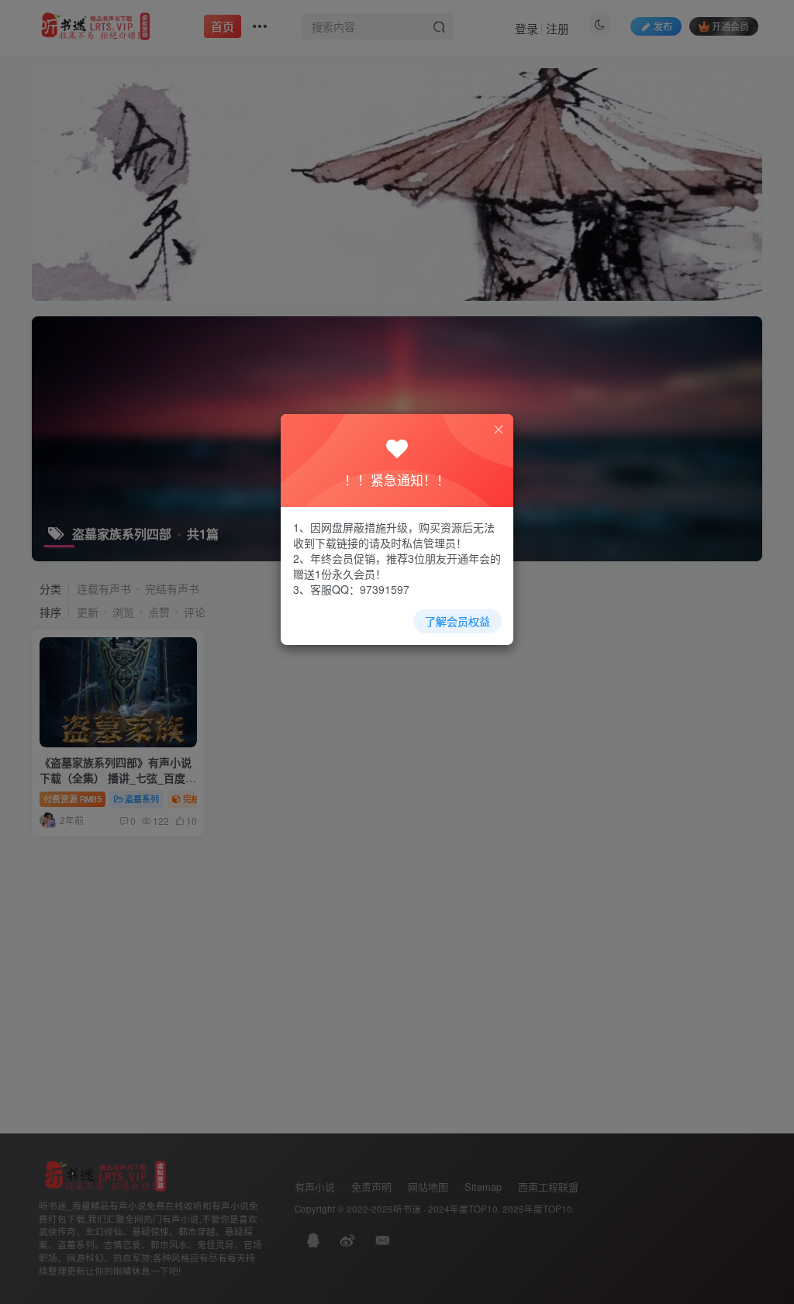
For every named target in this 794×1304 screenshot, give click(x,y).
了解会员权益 (457, 621)
